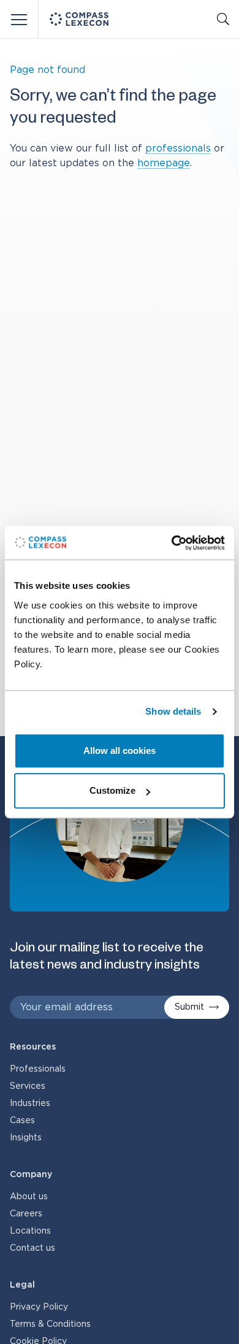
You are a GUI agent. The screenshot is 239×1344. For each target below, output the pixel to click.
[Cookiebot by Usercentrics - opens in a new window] (172, 543)
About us (29, 1196)
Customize (112, 790)
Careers (26, 1214)
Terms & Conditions (50, 1324)
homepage (163, 163)
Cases (22, 1120)
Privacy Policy (39, 1307)
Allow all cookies (119, 750)
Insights (26, 1138)
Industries (30, 1103)
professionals (178, 148)
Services (27, 1086)
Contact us (32, 1248)
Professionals (38, 1069)
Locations (30, 1231)
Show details (173, 711)
